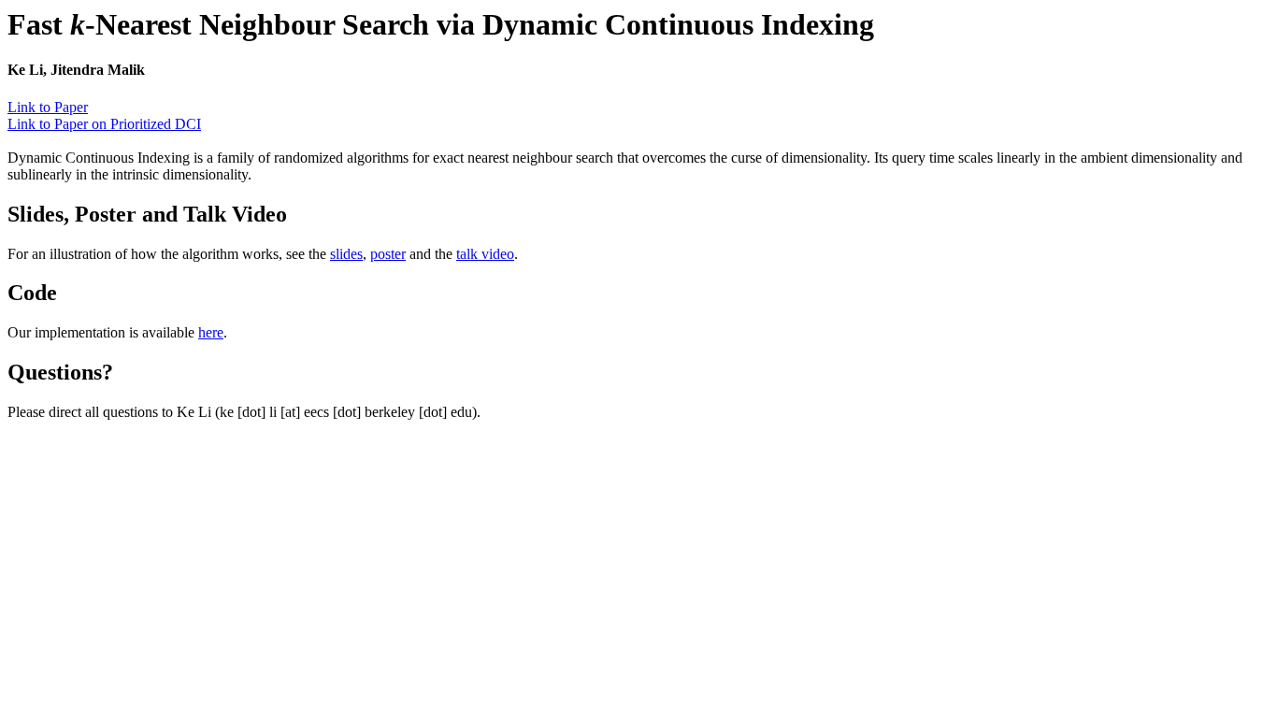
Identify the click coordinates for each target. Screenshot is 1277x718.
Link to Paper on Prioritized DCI (104, 124)
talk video (485, 254)
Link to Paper (47, 107)
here (210, 332)
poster (388, 254)
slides (346, 254)
